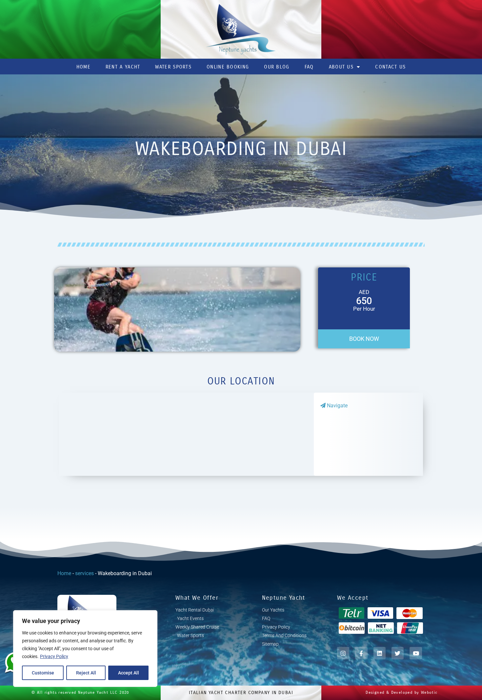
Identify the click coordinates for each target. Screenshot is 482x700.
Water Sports (173, 67)
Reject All (86, 672)
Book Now (364, 338)
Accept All (128, 672)
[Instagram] (343, 653)
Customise (43, 672)
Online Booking (228, 67)
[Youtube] (416, 653)
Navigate (337, 405)
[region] (85, 648)
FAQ (309, 67)
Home (83, 67)
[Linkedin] (379, 653)
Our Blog (276, 67)
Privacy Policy (54, 656)
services (84, 573)
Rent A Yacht (123, 67)
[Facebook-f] (361, 653)
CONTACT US (390, 67)
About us (341, 67)
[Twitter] (398, 653)
